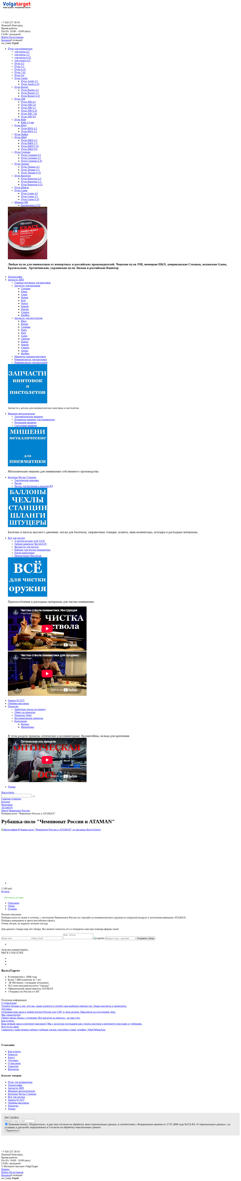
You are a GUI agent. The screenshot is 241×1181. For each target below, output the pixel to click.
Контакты (13, 1069)
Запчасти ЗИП (16, 1088)
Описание (13, 903)
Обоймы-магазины (18, 1102)
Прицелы (13, 1105)
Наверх (5, 1169)
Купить (5, 891)
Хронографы (15, 1085)
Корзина (6, 40)
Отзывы (12, 908)
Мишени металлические (21, 1091)
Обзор (11, 905)
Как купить (7, 792)
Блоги (11, 1057)
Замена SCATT (16, 1099)
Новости (13, 1054)
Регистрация (16, 37)
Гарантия (13, 1066)
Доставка (13, 1060)
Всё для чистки (16, 1097)
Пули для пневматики (20, 1082)
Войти (5, 37)
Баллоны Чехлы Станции (22, 1094)
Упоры (11, 1108)
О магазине (14, 1063)
